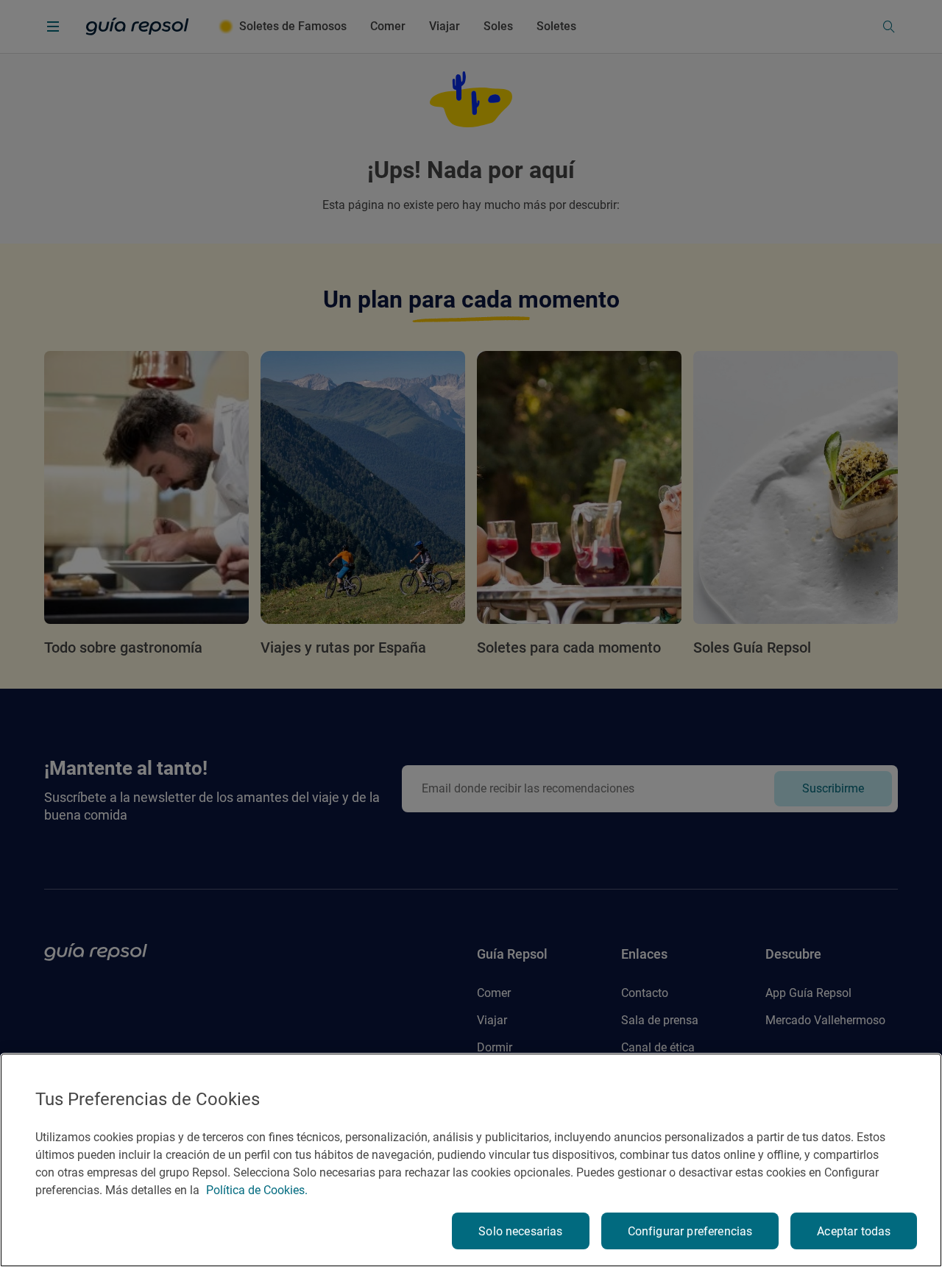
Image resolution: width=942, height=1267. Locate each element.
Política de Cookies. (257, 1190)
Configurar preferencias (690, 1231)
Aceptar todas (853, 1231)
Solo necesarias (520, 1231)
